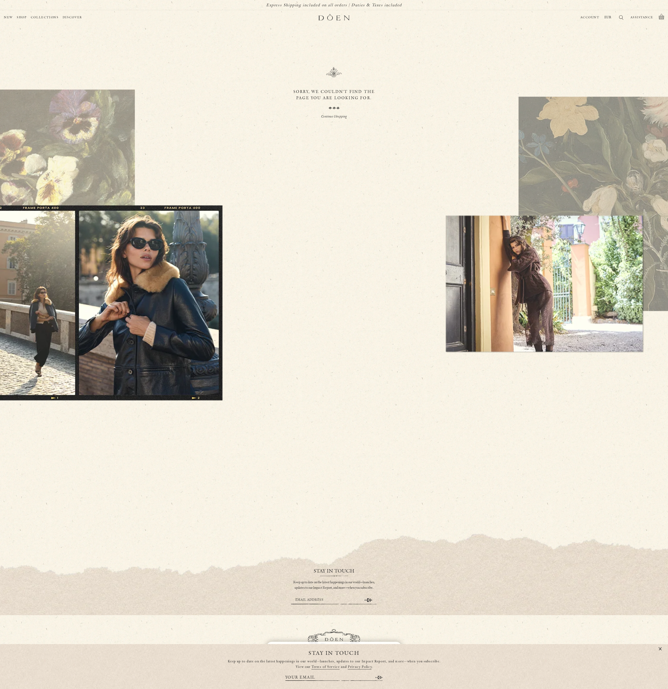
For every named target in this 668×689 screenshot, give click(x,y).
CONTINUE (368, 600)
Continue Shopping (334, 116)
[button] (661, 17)
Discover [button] (72, 17)
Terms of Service (326, 667)
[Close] (660, 649)
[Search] (621, 18)
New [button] (8, 17)
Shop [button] (22, 17)
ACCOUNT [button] (589, 17)
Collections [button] (45, 17)
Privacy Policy (360, 667)
